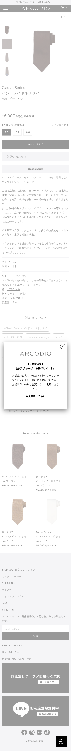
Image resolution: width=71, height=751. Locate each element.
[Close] (62, 345)
